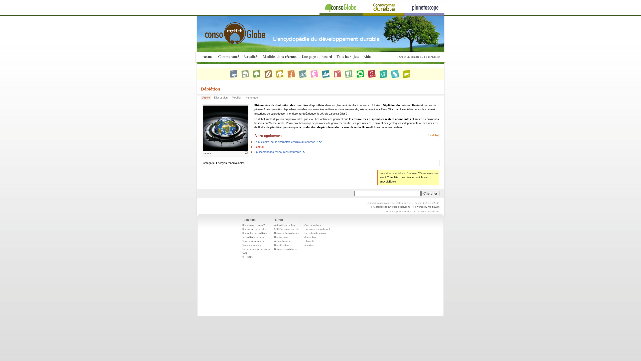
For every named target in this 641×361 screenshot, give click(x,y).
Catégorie (209, 162)
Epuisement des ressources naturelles (277, 151)
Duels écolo (281, 237)
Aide (367, 56)
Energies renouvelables (230, 162)
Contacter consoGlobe (255, 233)
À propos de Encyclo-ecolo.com (391, 206)
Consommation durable (317, 229)
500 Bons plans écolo (286, 229)
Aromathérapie (282, 241)
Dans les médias (251, 245)
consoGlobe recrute (253, 237)
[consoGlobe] (223, 30)
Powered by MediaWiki (426, 206)
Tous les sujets (348, 56)
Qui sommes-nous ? (253, 225)
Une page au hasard (317, 56)
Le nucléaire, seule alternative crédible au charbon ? (285, 141)
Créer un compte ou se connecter (419, 56)
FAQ (244, 253)
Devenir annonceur (253, 241)
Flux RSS (247, 257)
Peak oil (259, 146)
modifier (433, 135)
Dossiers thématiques (286, 233)
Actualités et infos (284, 225)
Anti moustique (313, 225)
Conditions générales (254, 229)
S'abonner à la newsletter (256, 249)
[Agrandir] (246, 152)
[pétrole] (225, 127)
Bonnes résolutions (285, 249)
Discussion (221, 97)
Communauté (228, 56)
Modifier (236, 97)
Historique (252, 97)
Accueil (208, 56)
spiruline (309, 245)
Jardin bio (310, 237)
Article (206, 97)
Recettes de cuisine (315, 233)
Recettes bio (281, 245)
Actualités (250, 56)
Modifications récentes (280, 56)
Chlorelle (309, 241)
